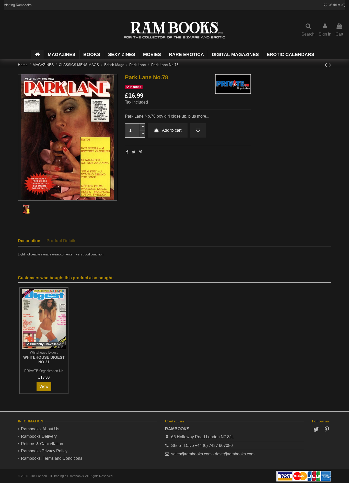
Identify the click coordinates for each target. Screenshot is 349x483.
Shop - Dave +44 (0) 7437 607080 (202, 445)
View (44, 386)
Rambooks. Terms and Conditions (51, 458)
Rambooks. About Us (40, 429)
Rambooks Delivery (39, 436)
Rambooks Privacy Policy (44, 451)
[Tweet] (134, 152)
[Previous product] (327, 64)
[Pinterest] (140, 152)
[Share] (127, 152)
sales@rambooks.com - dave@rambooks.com (212, 454)
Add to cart (171, 130)
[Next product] (330, 64)
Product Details (61, 241)
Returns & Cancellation (42, 444)
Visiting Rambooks (18, 5)
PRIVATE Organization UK (44, 371)
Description (29, 241)
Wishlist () (336, 5)
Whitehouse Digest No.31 (44, 359)
